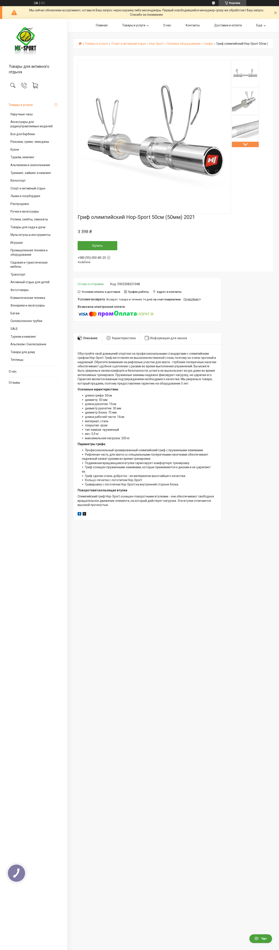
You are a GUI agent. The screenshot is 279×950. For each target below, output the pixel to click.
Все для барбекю (22, 134)
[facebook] (79, 514)
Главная (101, 25)
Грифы (208, 43)
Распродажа (19, 204)
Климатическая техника (27, 298)
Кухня (14, 149)
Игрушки (16, 242)
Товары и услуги (21, 105)
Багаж (15, 313)
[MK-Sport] (34, 42)
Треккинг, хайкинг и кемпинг (30, 173)
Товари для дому (22, 352)
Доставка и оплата (228, 25)
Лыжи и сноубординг (25, 196)
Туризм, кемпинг (22, 157)
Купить (97, 245)
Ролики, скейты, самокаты (29, 219)
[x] (84, 514)
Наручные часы (21, 114)
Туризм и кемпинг (23, 336)
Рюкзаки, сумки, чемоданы (29, 141)
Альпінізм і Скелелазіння (28, 344)
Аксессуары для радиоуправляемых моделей (31, 124)
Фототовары (19, 290)
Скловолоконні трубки (26, 321)
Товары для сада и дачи (27, 227)
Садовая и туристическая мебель (29, 265)
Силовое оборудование (184, 43)
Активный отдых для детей (29, 282)
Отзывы (14, 382)
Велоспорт (18, 180)
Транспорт (18, 274)
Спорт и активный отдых (27, 188)
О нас (13, 371)
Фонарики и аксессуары (27, 305)
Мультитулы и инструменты (30, 235)
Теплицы (16, 359)
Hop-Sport (156, 43)
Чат (264, 938)
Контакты (193, 25)
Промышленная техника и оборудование (29, 252)
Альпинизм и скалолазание (30, 165)
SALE (14, 328)
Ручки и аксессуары (24, 211)
